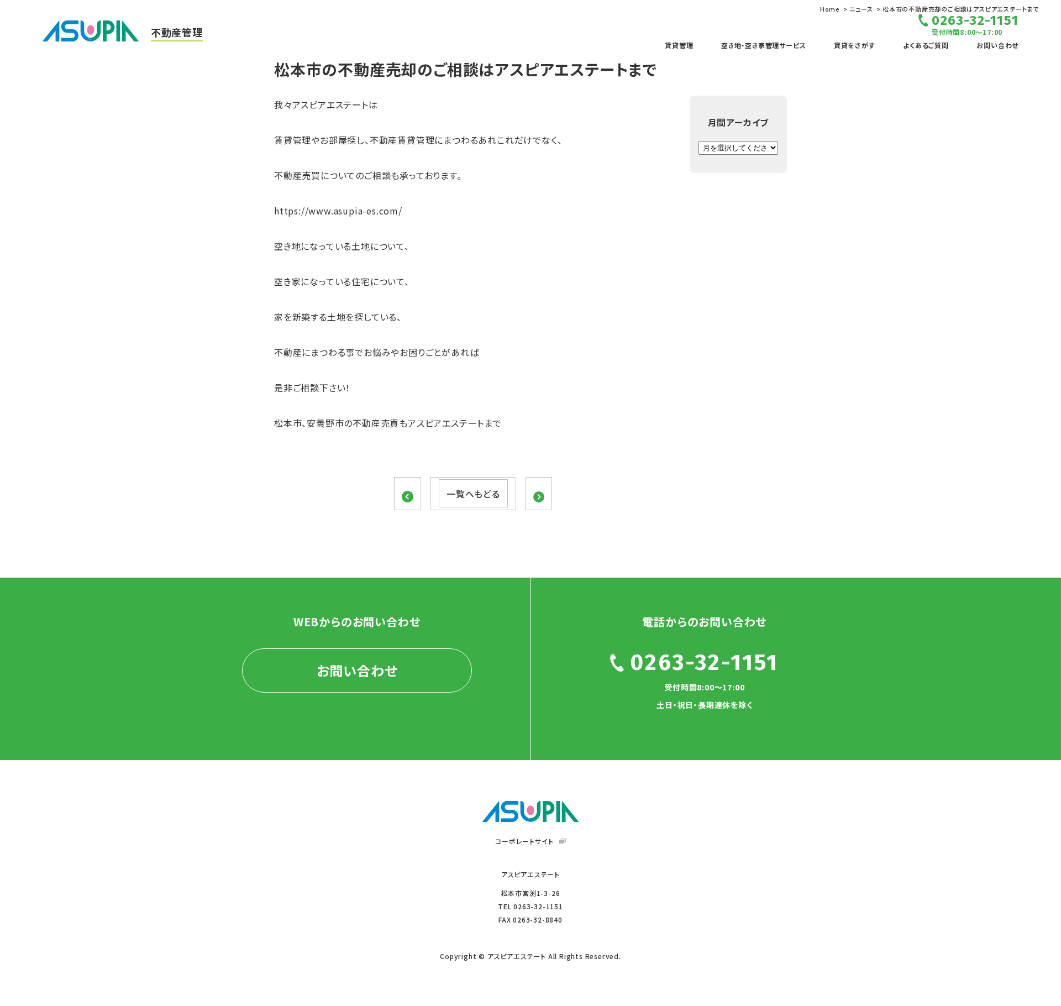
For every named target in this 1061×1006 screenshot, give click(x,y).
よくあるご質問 (926, 45)
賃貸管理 (679, 45)
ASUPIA (530, 811)
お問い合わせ (997, 45)
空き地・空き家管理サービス (763, 45)
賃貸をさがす (854, 45)
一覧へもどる (473, 493)
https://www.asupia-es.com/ (338, 210)
